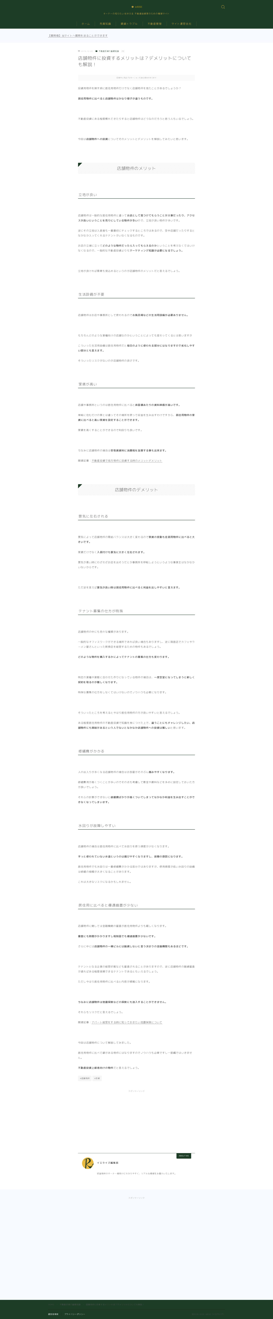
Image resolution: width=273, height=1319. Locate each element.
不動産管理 (155, 23)
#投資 (97, 1078)
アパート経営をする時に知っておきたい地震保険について (127, 1022)
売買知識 (105, 23)
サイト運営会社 (182, 23)
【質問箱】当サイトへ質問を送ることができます (78, 35)
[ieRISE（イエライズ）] (136, 6)
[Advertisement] (136, 1118)
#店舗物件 (85, 1078)
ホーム (86, 23)
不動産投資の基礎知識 (109, 51)
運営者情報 (53, 1314)
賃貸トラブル (129, 23)
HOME (51, 1304)
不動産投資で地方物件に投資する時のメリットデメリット (127, 460)
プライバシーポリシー (74, 1314)
